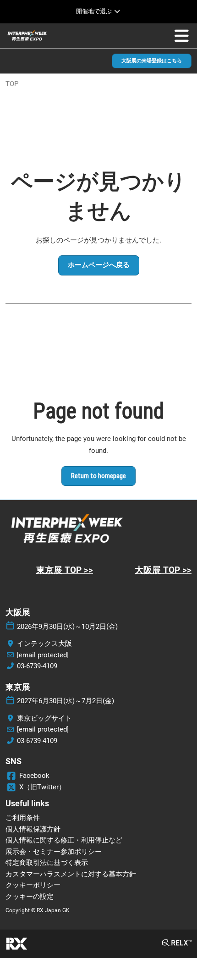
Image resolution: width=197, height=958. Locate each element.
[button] (152, 61)
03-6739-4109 (37, 666)
